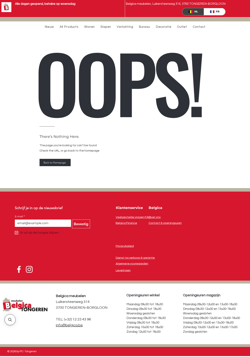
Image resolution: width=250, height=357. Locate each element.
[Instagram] (29, 269)
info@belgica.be (69, 325)
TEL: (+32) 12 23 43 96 (73, 319)
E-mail (20, 216)
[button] (10, 319)
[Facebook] (18, 269)
